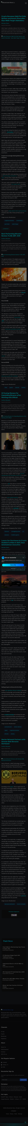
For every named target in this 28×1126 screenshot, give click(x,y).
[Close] (23, 558)
